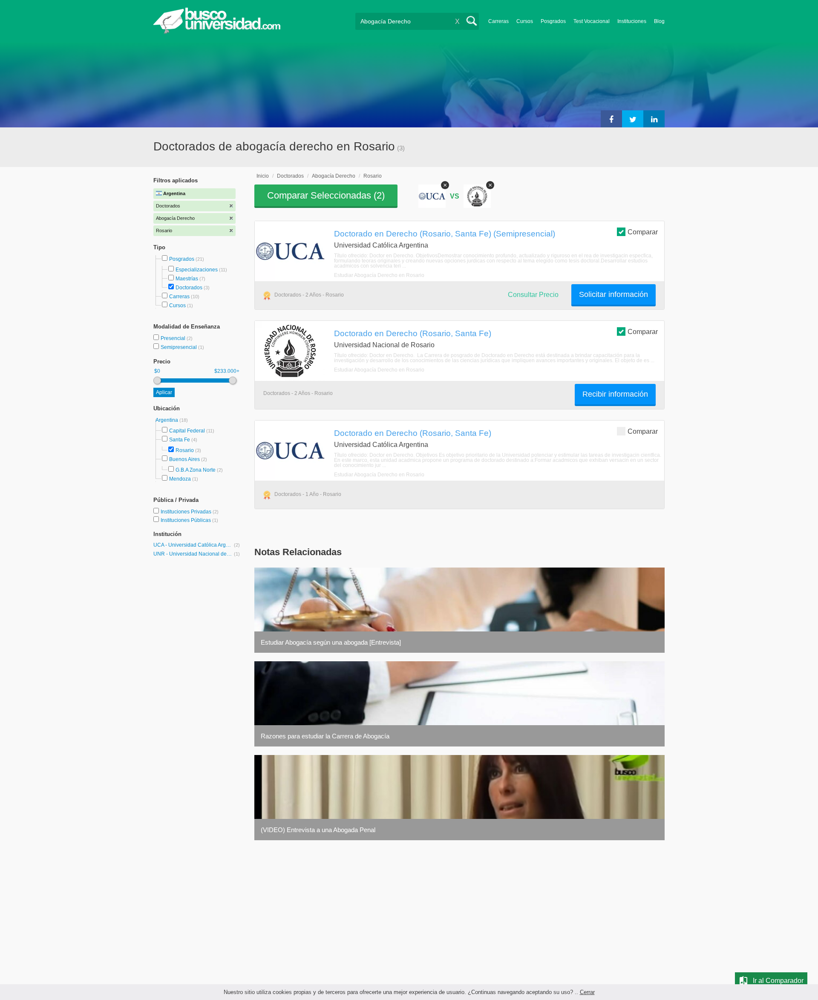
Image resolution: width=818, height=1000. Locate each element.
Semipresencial (179, 347)
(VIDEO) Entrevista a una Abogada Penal (318, 829)
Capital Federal (187, 431)
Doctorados (189, 288)
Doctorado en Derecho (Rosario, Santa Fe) (412, 333)
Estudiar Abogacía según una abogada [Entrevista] (331, 642)
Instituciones (631, 21)
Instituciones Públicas (189, 520)
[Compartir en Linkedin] (654, 118)
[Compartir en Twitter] (632, 118)
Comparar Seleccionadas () (326, 195)
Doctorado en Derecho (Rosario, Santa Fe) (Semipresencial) (444, 233)
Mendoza (180, 479)
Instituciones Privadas (190, 512)
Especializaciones (197, 270)
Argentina (167, 420)
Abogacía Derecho (333, 176)
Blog (659, 21)
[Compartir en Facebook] (611, 118)
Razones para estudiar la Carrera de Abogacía (325, 736)
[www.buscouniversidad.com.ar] (216, 32)
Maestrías (187, 279)
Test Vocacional (591, 21)
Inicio (262, 176)
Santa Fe (179, 440)
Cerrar (587, 992)
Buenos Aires (184, 459)
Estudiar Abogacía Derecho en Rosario (379, 275)
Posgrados (553, 21)
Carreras (498, 21)
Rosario (185, 450)
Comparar (643, 232)
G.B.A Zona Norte (196, 470)
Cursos (524, 21)
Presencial (174, 338)
